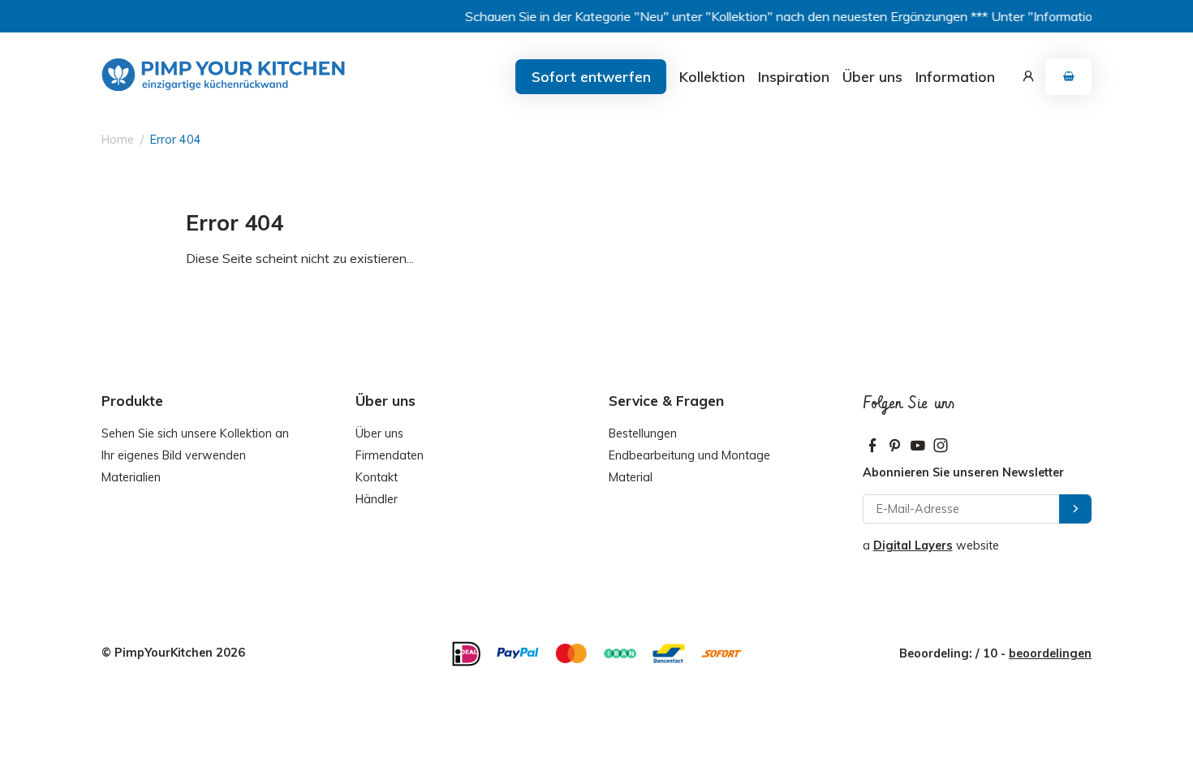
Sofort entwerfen (591, 76)
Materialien (131, 477)
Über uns (872, 76)
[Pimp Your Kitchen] (223, 75)
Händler (376, 499)
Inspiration (793, 76)
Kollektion (712, 76)
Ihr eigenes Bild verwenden (173, 455)
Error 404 (175, 139)
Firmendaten (389, 455)
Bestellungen (643, 433)
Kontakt (376, 477)
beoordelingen (1050, 653)
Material (630, 477)
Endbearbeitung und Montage (689, 455)
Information (955, 76)
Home (117, 139)
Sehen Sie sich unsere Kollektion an (195, 433)
